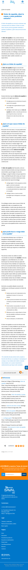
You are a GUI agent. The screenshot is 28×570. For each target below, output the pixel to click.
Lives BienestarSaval (6, 544)
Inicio (2, 533)
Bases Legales (4, 526)
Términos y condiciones (6, 521)
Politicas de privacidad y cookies (8, 523)
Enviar (24, 474)
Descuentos (4, 535)
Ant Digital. (20, 565)
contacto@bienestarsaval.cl (8, 507)
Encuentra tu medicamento (7, 540)
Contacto (3, 548)
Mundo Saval (4, 542)
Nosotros (3, 546)
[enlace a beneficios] (26, 368)
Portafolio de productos (6, 537)
